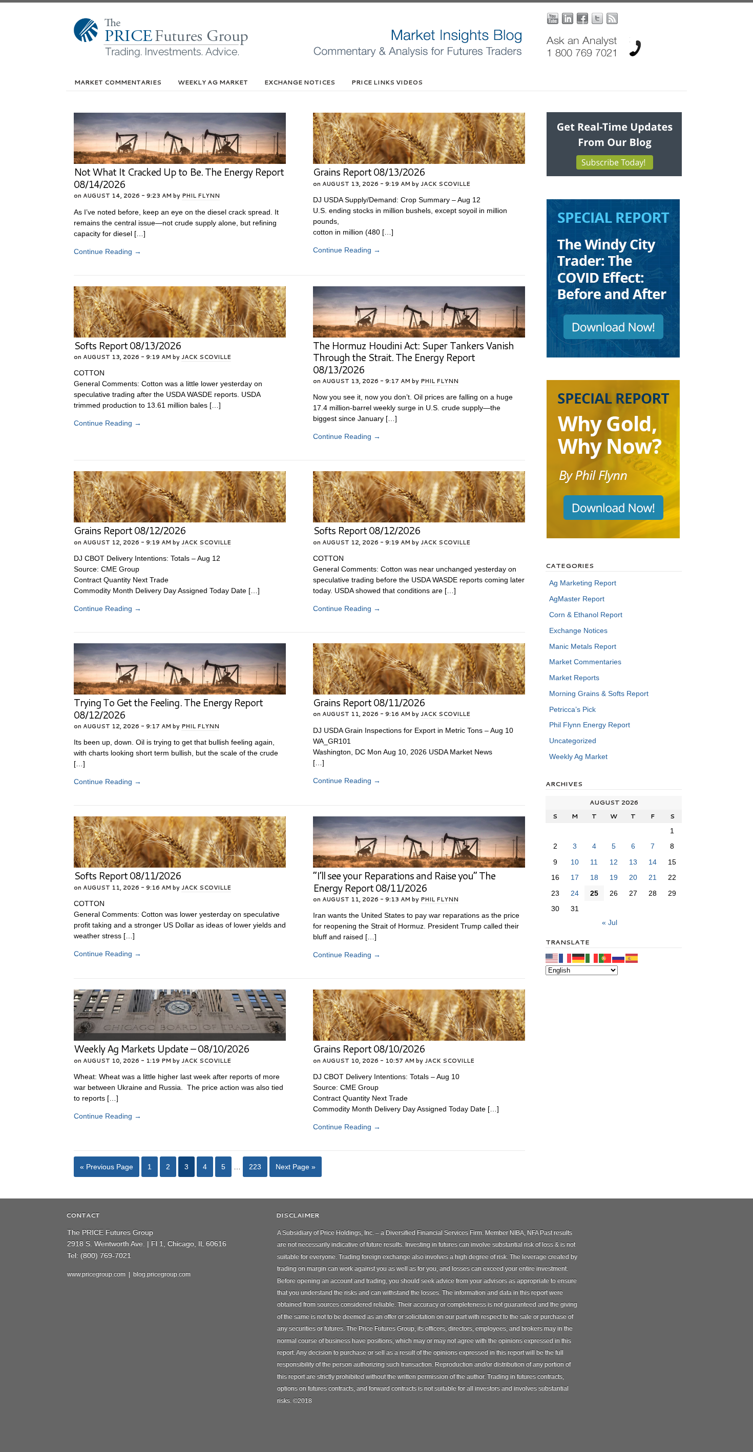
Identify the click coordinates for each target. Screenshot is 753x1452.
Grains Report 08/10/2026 (369, 1049)
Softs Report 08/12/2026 (366, 530)
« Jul (609, 922)
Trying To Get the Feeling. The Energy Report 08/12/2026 (168, 709)
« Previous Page (106, 1167)
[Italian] (592, 958)
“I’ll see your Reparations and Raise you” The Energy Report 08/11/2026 (404, 882)
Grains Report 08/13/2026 (369, 172)
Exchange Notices (299, 82)
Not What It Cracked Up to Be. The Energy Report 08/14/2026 (179, 178)
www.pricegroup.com (96, 1274)
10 (575, 862)
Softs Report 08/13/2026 (127, 345)
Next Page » (296, 1167)
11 (594, 862)
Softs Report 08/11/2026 (127, 875)
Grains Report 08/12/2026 (129, 530)
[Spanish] (632, 958)
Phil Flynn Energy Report (589, 725)
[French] (565, 958)
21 (653, 877)
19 (614, 877)
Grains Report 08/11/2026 (369, 702)
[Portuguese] (605, 958)
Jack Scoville (445, 184)
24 (575, 893)
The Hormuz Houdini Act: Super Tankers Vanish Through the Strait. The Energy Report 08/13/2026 (413, 357)
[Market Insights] (384, 55)
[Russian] (618, 958)
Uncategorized (572, 740)
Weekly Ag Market (213, 82)
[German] (578, 958)
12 (614, 862)
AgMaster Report (576, 599)
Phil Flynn (201, 196)
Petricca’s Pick (572, 709)
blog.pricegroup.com (162, 1274)
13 (633, 862)
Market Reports (574, 678)
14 (653, 862)
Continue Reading (107, 251)
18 (594, 877)
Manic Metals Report (582, 646)
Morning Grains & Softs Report (599, 693)
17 (575, 877)
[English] (552, 958)
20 (633, 877)
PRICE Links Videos (387, 82)
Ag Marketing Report (582, 583)
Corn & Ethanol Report (585, 615)
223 (255, 1167)
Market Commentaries (117, 82)
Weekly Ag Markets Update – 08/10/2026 (161, 1049)
